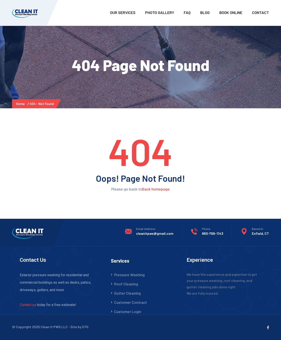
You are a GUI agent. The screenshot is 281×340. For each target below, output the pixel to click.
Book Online (230, 12)
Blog (205, 12)
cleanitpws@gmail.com (154, 233)
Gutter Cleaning (127, 293)
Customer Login (127, 311)
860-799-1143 (212, 233)
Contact (260, 12)
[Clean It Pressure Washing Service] (25, 12)
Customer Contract (130, 302)
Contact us (28, 305)
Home (21, 104)
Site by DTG (79, 327)
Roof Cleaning (126, 283)
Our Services (122, 12)
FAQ (187, 12)
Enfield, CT (260, 233)
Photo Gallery (159, 12)
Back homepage (156, 189)
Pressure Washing (129, 274)
